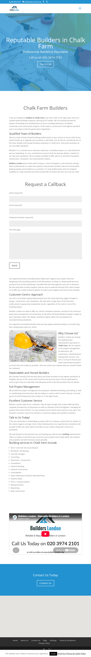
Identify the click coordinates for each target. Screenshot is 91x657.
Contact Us (45, 583)
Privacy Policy (44, 643)
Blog (45, 640)
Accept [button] (53, 654)
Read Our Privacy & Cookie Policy (72, 653)
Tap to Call (45, 64)
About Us (24, 640)
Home (15, 640)
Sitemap (53, 640)
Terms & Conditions (68, 640)
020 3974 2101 (52, 57)
